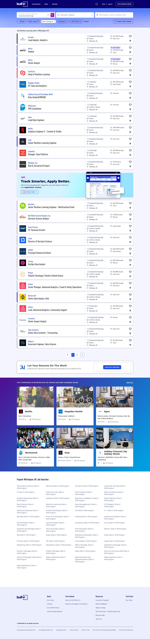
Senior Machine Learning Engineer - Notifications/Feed (51, 207)
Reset (86, 21)
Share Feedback (101, 604)
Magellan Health (74, 411)
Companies (36, 4)
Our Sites (129, 600)
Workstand (31, 452)
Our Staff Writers (53, 608)
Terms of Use (85, 630)
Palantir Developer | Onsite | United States (45, 275)
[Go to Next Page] (82, 355)
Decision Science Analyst (38, 218)
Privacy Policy (74, 630)
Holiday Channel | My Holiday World (115, 452)
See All (130, 382)
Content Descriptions (54, 611)
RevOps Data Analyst (36, 264)
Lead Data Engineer (36, 119)
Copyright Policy (61, 630)
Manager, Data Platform (38, 154)
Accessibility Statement (46, 630)
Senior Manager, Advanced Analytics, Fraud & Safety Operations (55, 287)
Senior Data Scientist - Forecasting (42, 332)
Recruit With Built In (73, 600)
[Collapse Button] (130, 41)
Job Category (48, 21)
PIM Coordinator (34, 108)
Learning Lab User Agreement (26, 630)
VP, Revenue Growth (36, 229)
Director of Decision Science (40, 241)
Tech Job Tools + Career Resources (108, 611)
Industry (62, 21)
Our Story (50, 600)
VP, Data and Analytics (37, 85)
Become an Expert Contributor (77, 604)
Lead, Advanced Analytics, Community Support (47, 309)
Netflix (28, 411)
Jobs (46, 4)
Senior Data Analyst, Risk (38, 298)
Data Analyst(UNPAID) (37, 97)
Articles (54, 4)
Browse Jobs (100, 615)
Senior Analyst (34, 62)
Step (67, 452)
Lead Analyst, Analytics (37, 40)
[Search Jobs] (52, 15)
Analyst (31, 51)
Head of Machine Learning (39, 74)
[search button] (97, 4)
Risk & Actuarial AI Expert (39, 165)
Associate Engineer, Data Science (42, 344)
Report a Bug (100, 608)
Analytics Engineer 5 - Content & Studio (44, 131)
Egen (107, 411)
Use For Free (29, 192)
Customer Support (102, 600)
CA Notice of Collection (126, 630)
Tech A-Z (99, 619)
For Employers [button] (124, 4)
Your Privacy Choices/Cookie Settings (104, 630)
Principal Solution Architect (39, 252)
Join (103, 4)
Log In (110, 4)
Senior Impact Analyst (37, 321)
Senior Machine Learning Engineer (42, 142)
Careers (49, 604)
